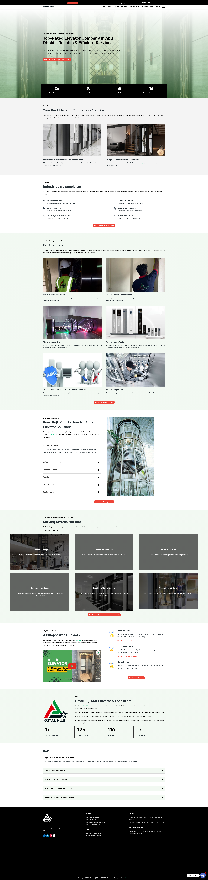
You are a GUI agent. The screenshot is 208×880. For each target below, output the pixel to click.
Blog (151, 6)
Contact (157, 6)
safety (52, 434)
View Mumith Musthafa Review (127, 656)
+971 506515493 (146, 3)
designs (142, 163)
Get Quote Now (73, 3)
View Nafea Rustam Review (126, 672)
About (110, 6)
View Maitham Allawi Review (126, 641)
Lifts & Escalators (142, 6)
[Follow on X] (54, 835)
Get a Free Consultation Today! (104, 225)
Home (104, 6)
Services (117, 6)
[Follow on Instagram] (51, 835)
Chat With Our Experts (136, 678)
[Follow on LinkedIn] (47, 835)
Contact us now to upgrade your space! (57, 60)
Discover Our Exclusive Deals (104, 402)
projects (78, 640)
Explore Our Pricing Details (104, 502)
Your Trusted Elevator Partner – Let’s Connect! (104, 615)
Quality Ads (126, 878)
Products (124, 6)
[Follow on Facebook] (44, 835)
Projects (132, 6)
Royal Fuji (86, 706)
